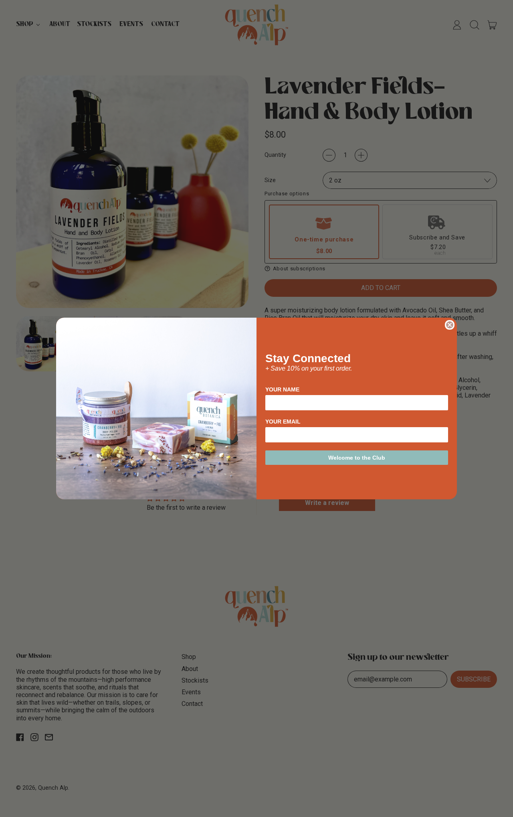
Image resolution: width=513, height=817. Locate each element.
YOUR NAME (282, 389)
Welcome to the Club (356, 457)
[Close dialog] (450, 325)
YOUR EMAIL (283, 421)
